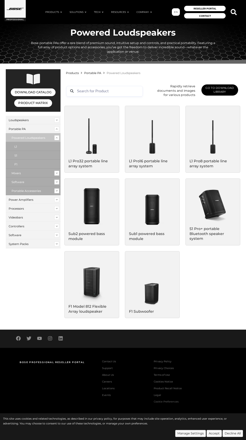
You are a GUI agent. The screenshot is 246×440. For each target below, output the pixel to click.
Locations (108, 388)
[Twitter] (29, 338)
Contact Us (109, 361)
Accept (214, 433)
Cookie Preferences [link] (166, 402)
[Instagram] (50, 338)
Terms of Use (162, 374)
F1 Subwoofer (141, 311)
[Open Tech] (102, 12)
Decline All (233, 433)
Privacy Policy (163, 361)
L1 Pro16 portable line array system (148, 163)
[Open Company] (151, 12)
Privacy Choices (164, 368)
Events (106, 395)
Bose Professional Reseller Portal (52, 362)
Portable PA (92, 73)
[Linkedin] (60, 338)
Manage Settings (190, 433)
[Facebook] (18, 338)
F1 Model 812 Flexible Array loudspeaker (87, 309)
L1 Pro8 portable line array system (208, 163)
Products (72, 73)
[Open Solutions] (85, 12)
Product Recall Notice (168, 388)
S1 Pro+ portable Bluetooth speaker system (206, 233)
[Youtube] (39, 338)
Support (107, 368)
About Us (108, 374)
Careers (107, 381)
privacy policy (102, 418)
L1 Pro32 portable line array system (88, 163)
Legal (157, 395)
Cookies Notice (163, 381)
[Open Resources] (128, 12)
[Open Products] (61, 12)
